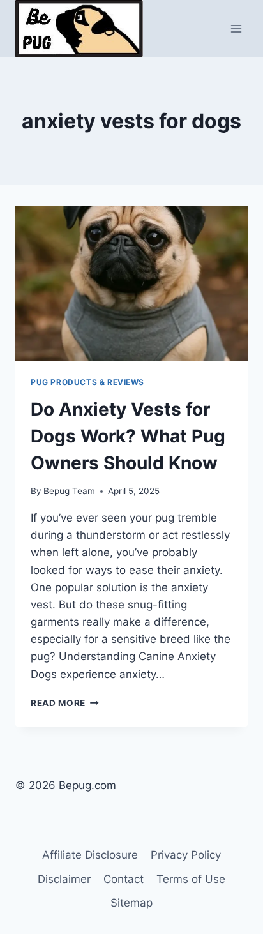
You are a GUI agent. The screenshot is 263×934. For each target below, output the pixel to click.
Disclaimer (64, 879)
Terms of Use (190, 879)
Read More (65, 703)
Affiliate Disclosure (90, 854)
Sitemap (131, 902)
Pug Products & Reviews (87, 382)
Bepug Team (69, 491)
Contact (123, 879)
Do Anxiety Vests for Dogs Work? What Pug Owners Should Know (128, 436)
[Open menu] (236, 28)
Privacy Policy (186, 854)
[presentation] (131, 283)
